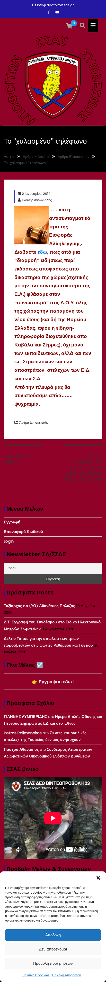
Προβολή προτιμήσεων (53, 963)
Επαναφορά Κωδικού (23, 531)
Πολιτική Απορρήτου (66, 975)
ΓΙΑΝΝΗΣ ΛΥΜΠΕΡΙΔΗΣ (25, 716)
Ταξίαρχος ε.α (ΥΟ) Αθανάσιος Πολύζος (39, 605)
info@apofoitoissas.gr (55, 5)
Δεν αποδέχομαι (53, 949)
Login (9, 541)
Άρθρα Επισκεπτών (34, 422)
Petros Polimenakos (23, 733)
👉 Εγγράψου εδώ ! (53, 681)
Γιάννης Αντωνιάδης (37, 200)
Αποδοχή (53, 935)
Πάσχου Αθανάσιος (21, 749)
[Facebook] (49, 12)
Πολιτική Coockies (36, 975)
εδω (42, 252)
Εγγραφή (12, 522)
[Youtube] (57, 12)
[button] (98, 877)
